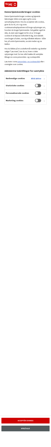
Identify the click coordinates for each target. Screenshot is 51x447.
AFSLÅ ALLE (25, 428)
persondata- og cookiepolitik (29, 61)
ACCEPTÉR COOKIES (25, 420)
